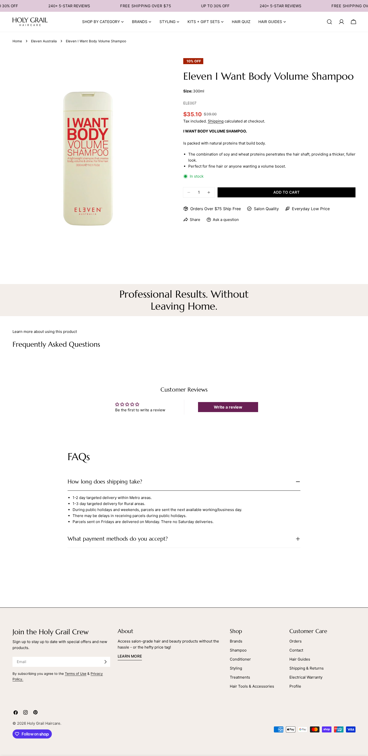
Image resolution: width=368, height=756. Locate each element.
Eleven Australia (44, 41)
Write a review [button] (228, 407)
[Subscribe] (105, 662)
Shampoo (238, 650)
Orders (295, 641)
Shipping (216, 121)
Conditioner (240, 659)
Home (17, 41)
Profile (295, 686)
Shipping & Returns (306, 668)
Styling (236, 668)
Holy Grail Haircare (43, 723)
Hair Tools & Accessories (252, 686)
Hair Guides (299, 659)
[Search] (329, 22)
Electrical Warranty (305, 677)
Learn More (130, 656)
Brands (236, 641)
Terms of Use (75, 674)
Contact (296, 650)
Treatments (240, 677)
